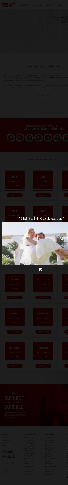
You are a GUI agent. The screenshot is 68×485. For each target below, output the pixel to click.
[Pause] (4, 262)
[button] (40, 269)
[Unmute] (7, 262)
